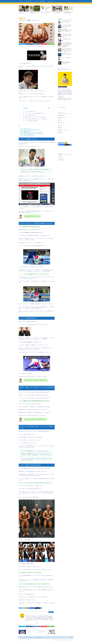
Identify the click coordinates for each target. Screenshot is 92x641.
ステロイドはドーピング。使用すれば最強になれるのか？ (35, 113)
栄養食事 (60, 132)
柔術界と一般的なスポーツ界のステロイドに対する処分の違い (31, 132)
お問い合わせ (50, 1)
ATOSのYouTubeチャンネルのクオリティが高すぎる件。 (67, 54)
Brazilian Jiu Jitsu (21, 18)
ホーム (21, 1)
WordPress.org (61, 159)
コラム (60, 120)
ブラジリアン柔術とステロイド (30, 111)
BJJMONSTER (62, 115)
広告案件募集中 (42, 1)
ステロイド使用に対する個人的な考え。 (32, 120)
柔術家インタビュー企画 (63, 129)
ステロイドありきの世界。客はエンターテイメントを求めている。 (32, 133)
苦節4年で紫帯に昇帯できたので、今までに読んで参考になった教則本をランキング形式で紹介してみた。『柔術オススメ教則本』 (65, 44)
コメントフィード (62, 158)
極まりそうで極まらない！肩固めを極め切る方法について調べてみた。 (66, 62)
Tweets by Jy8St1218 (61, 107)
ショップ (36, 1)
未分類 (60, 127)
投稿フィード (61, 157)
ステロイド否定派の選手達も (30, 115)
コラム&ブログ (61, 122)
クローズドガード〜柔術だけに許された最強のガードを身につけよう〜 (66, 26)
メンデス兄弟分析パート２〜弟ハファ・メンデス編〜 (66, 39)
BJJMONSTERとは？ (28, 1)
